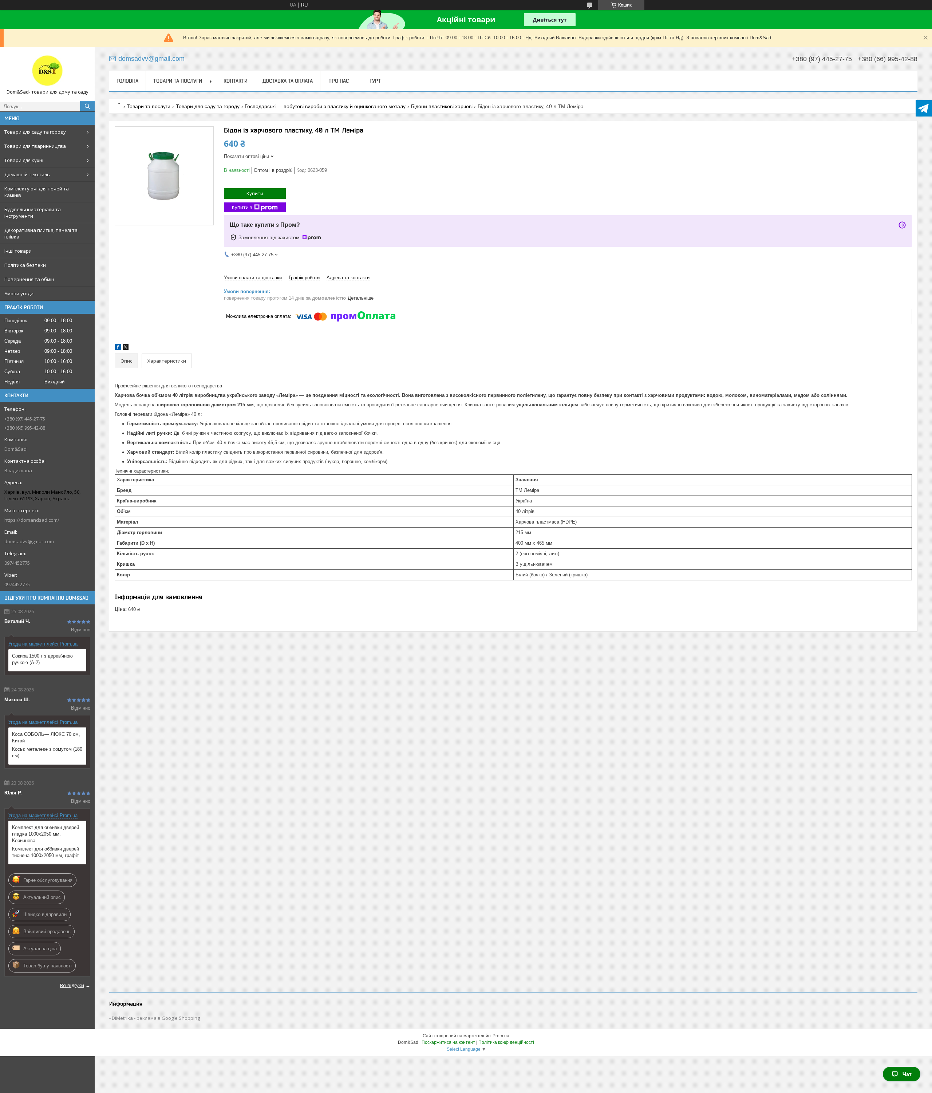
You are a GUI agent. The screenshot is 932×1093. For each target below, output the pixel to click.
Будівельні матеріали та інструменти (32, 212)
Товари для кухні (23, 160)
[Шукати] (87, 106)
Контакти (236, 81)
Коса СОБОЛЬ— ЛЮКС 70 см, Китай (46, 737)
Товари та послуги (177, 81)
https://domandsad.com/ (31, 520)
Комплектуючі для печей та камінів (36, 191)
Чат (907, 1074)
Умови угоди (18, 293)
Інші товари (18, 251)
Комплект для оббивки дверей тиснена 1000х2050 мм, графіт (45, 852)
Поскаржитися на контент (448, 1042)
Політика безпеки (25, 265)
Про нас (338, 81)
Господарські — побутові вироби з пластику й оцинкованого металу (325, 106)
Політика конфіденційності (506, 1042)
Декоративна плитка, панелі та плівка (41, 233)
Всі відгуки (72, 985)
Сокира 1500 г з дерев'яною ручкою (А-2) (42, 659)
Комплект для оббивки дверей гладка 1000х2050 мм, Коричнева (45, 834)
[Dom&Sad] (47, 70)
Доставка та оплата (287, 81)
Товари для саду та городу (35, 132)
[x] (126, 348)
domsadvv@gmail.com (29, 541)
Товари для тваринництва (35, 146)
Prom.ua (501, 1035)
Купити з (242, 207)
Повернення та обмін (29, 279)
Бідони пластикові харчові (442, 106)
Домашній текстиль (27, 174)
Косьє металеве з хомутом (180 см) (47, 752)
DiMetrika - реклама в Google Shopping (156, 1018)
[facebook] (118, 348)
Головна (127, 81)
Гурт (375, 81)
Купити (254, 193)
